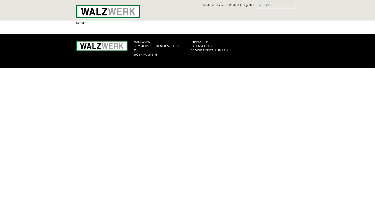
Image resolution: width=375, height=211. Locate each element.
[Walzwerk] (111, 11)
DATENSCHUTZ (201, 46)
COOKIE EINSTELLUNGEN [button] (209, 50)
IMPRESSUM (199, 41)
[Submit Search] (260, 5)
